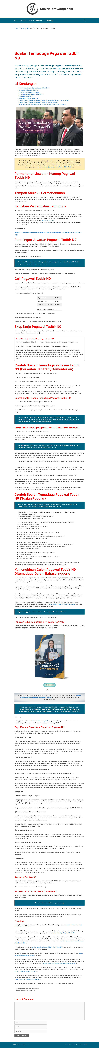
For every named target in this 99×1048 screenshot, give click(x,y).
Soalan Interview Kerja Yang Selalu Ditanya (27, 988)
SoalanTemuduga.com (56, 9)
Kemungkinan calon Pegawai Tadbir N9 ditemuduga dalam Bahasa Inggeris (42, 104)
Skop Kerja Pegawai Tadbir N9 (28, 98)
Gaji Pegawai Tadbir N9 (26, 96)
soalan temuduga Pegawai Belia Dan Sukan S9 (47, 947)
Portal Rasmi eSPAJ (48, 220)
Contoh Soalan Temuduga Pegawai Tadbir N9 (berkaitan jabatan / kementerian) (44, 100)
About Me (67, 1045)
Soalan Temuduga (36, 20)
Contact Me (83, 1045)
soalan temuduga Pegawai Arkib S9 (63, 933)
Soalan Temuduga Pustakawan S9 (25, 990)
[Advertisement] (49, 40)
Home (16, 28)
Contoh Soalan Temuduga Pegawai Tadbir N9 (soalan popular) (38, 102)
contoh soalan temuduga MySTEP (25, 971)
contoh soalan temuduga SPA (39, 721)
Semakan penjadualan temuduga (29, 92)
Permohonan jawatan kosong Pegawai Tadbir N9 (34, 88)
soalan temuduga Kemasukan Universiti (26, 979)
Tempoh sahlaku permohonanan (29, 90)
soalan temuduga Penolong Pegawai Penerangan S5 (59, 963)
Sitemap (50, 20)
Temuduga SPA (19, 20)
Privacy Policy (75, 1045)
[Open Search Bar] (84, 20)
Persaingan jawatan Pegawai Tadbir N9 (31, 94)
